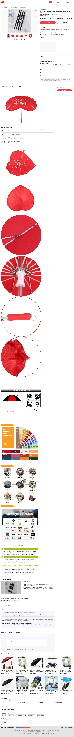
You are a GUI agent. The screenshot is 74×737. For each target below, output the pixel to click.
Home (2, 7)
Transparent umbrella (58, 702)
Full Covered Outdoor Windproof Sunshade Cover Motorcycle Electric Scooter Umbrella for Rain (65, 671)
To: (6, 638)
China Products (21, 730)
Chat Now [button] (65, 22)
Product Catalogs (15, 700)
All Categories (4, 5)
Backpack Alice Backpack (41, 603)
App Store (4, 727)
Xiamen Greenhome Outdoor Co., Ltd (45, 14)
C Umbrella (41, 720)
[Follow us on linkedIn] (72, 727)
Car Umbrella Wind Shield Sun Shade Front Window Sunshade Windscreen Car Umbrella (22, 691)
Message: (5, 641)
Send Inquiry (48, 22)
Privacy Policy (52, 733)
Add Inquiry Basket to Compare (19, 39)
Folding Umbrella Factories (12, 720)
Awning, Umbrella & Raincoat (17, 7)
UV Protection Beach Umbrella (21, 715)
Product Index (54, 730)
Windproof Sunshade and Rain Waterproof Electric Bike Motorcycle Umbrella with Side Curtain (22, 671)
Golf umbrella (3, 702)
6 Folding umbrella (4, 704)
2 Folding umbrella (40, 702)
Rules (72, 5)
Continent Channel (48, 730)
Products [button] (17, 2)
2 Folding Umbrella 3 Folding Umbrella (34, 602)
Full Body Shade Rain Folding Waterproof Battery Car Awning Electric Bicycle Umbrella (51, 691)
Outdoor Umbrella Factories (33, 720)
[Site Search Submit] (50, 2)
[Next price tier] (73, 19)
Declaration (47, 733)
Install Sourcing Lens (26, 727)
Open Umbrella (69, 720)
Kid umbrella (39, 704)
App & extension (60, 5)
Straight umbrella (57, 704)
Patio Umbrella (4, 715)
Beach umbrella (21, 704)
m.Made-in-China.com (39, 731)
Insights (58, 730)
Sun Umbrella (4, 720)
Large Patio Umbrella (40, 715)
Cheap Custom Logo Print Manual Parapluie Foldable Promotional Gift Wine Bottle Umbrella (7, 671)
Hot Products (16, 730)
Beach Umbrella (24, 603)
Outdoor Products (40, 705)
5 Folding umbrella (4, 705)
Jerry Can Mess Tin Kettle (32, 603)
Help (55, 5)
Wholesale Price (43, 730)
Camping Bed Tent (10, 605)
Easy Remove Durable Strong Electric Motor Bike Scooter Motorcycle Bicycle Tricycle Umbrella (51, 671)
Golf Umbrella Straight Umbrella (22, 602)
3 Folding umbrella (22, 702)
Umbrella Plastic (55, 720)
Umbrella (24, 7)
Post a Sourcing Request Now (29, 649)
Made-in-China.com (32, 731)
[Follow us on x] (66, 727)
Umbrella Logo (62, 720)
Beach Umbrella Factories (22, 720)
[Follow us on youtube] (69, 727)
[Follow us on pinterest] (71, 727)
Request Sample (56, 24)
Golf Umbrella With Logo (31, 715)
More (2, 724)
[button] (61, 2)
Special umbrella (21, 705)
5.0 (58, 87)
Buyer (50, 5)
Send (8, 649)
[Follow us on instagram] (68, 727)
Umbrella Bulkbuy (4, 722)
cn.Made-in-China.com (46, 731)
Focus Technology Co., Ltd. (30, 733)
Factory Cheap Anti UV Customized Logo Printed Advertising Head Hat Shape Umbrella (36, 691)
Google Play (9, 727)
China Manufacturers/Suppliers (29, 730)
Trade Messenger (17, 727)
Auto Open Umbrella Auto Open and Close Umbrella (13, 603)
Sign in (72, 2)
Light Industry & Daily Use (8, 7)
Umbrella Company (48, 720)
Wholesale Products (37, 730)
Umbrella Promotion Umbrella (12, 602)
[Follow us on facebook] (65, 727)
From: (6, 635)
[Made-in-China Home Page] (6, 2)
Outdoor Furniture (11, 715)
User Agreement (42, 733)
